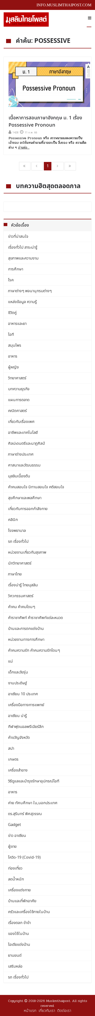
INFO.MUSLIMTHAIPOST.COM (64, 5)
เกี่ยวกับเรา (46, 1010)
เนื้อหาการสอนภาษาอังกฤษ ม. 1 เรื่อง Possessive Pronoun (45, 121)
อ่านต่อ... (23, 147)
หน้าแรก (30, 1010)
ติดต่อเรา (64, 1010)
